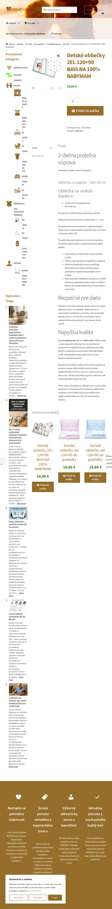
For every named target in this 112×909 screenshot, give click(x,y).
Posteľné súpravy (53, 44)
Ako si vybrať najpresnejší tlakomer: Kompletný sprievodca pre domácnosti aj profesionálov (18, 436)
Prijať (55, 897)
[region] (35, 889)
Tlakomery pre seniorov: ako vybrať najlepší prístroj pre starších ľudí (17, 702)
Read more (21, 395)
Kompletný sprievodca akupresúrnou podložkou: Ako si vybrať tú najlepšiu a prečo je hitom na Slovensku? (17, 334)
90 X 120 (66, 44)
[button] (58, 56)
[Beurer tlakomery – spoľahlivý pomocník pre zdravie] (18, 513)
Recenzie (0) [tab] (37, 155)
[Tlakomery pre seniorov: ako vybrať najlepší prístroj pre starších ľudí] (18, 689)
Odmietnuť (38, 897)
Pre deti (31, 23)
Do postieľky (39, 44)
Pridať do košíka (87, 111)
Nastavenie (18, 897)
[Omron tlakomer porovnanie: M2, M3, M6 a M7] (18, 605)
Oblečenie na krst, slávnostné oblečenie (25, 33)
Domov (12, 23)
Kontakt (57, 33)
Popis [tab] (34, 147)
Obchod (20, 44)
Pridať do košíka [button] (44, 486)
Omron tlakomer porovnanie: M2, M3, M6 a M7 (17, 616)
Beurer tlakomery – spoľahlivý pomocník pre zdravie (18, 524)
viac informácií (35, 891)
